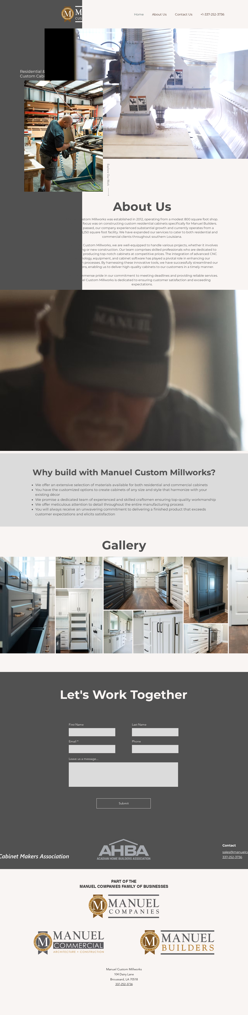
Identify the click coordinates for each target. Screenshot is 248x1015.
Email (72, 741)
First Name (76, 724)
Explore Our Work (108, 175)
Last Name (139, 724)
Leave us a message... (83, 758)
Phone (136, 741)
